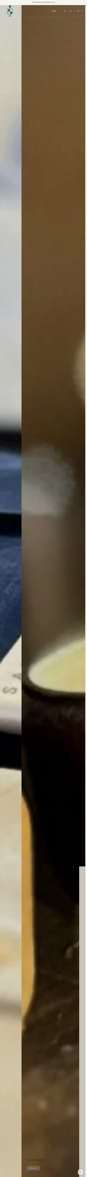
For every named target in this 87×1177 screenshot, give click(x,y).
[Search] (64, 11)
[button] (4, 11)
